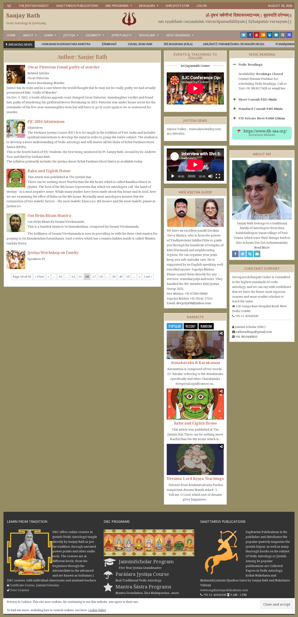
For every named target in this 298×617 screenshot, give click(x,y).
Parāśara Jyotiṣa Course (142, 574)
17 (94, 276)
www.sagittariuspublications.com (224, 590)
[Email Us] (276, 35)
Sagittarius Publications (77, 5)
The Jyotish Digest (34, 5)
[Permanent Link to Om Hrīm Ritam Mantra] (16, 222)
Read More (262, 247)
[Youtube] (256, 35)
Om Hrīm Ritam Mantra (49, 215)
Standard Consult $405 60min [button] (260, 109)
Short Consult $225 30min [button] (257, 99)
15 (80, 276)
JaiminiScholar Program (146, 561)
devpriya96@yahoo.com (193, 303)
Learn (48, 35)
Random (206, 326)
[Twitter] (243, 35)
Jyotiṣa (69, 35)
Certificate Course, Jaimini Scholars (34, 585)
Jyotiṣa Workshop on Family (52, 252)
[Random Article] (289, 35)
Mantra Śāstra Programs (143, 586)
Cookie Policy (97, 610)
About (28, 35)
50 (127, 276)
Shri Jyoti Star (177, 5)
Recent (191, 326)
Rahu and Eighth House (49, 170)
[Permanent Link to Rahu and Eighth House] (16, 178)
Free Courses (19, 590)
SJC (9, 5)
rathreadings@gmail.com (254, 332)
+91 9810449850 (246, 336)
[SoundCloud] (263, 35)
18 (101, 276)
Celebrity (93, 35)
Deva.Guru (147, 5)
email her (278, 88)
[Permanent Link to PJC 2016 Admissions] (16, 128)
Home (11, 35)
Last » (148, 276)
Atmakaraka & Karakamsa (195, 362)
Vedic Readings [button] (250, 64)
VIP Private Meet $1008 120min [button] (261, 118)
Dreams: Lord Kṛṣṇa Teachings (195, 478)
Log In (201, 5)
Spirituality (122, 35)
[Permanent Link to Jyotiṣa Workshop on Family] (16, 259)
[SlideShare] (269, 35)
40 (120, 276)
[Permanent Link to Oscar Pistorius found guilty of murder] (16, 74)
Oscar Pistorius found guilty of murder (63, 67)
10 (60, 276)
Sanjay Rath (23, 15)
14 (73, 276)
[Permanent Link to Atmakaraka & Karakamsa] (195, 344)
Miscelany (147, 35)
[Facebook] (250, 35)
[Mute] (210, 176)
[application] (195, 164)
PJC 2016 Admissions (45, 121)
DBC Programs (117, 5)
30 (113, 276)
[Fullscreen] (218, 176)
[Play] (172, 176)
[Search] (282, 35)
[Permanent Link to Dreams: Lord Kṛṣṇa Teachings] (195, 459)
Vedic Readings (178, 35)
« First (39, 276)
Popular (175, 326)
